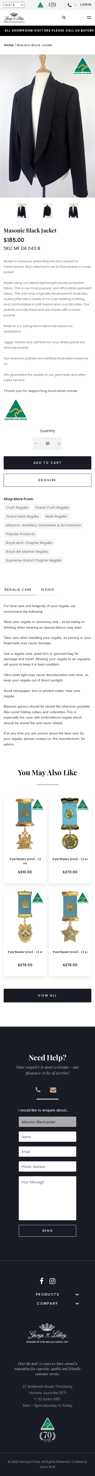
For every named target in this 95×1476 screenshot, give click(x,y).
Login (85, 4)
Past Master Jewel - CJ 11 (25, 952)
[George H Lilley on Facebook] (42, 1281)
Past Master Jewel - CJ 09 (25, 861)
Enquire (47, 480)
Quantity (47, 430)
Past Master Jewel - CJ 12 (70, 952)
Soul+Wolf (47, 1467)
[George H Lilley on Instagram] (52, 1281)
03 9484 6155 (49, 1399)
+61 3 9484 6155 (70, 4)
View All (47, 995)
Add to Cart (47, 462)
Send (47, 1230)
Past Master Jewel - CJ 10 (70, 859)
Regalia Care (18, 589)
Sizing (47, 589)
